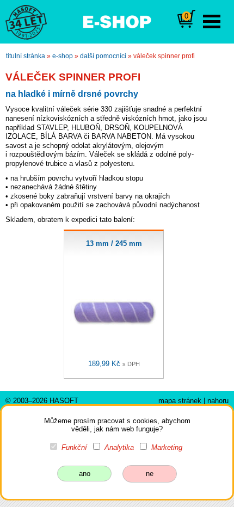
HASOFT (64, 401)
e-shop (62, 56)
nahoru (218, 401)
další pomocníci (103, 56)
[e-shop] (117, 21)
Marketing (166, 447)
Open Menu (212, 21)
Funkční (74, 447)
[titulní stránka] (21, 21)
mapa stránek (179, 401)
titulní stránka (25, 56)
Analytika (119, 447)
